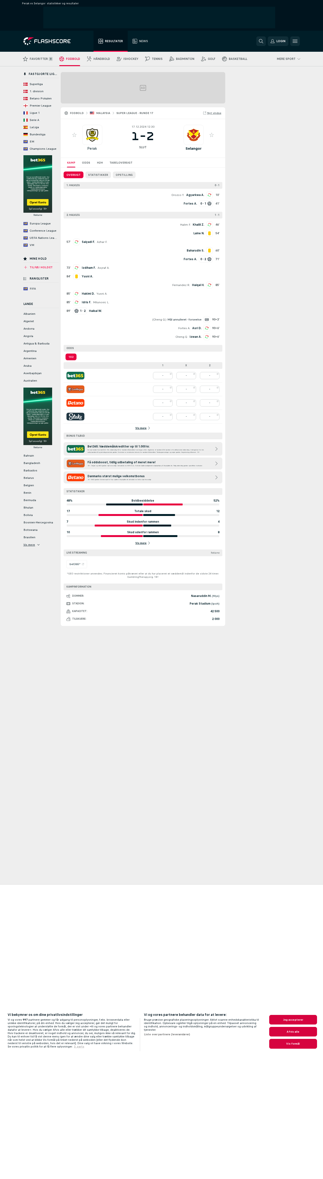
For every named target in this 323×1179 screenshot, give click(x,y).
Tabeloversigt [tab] (120, 162)
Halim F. (185, 225)
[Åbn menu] (295, 41)
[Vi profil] (92, 135)
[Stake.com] (75, 416)
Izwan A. (196, 337)
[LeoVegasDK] (75, 389)
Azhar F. (102, 242)
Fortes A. (184, 328)
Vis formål (293, 1043)
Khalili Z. (198, 225)
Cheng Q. (159, 319)
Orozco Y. (177, 195)
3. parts (79, 1046)
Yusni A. (102, 294)
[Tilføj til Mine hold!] (74, 135)
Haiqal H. (198, 285)
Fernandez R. (181, 285)
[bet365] (75, 375)
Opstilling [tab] (124, 175)
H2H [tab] (100, 162)
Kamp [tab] (71, 162)
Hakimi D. (88, 294)
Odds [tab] (86, 162)
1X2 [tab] (71, 357)
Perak (92, 148)
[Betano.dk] (75, 403)
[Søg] (261, 41)
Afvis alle (293, 1031)
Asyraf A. (103, 268)
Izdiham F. (89, 268)
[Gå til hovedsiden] (50, 41)
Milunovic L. (101, 302)
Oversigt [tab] (73, 175)
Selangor (194, 148)
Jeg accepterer (293, 1019)
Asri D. (197, 328)
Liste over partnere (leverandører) (167, 1034)
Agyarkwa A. (195, 195)
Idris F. (86, 302)
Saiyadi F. (88, 242)
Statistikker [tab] (98, 175)
